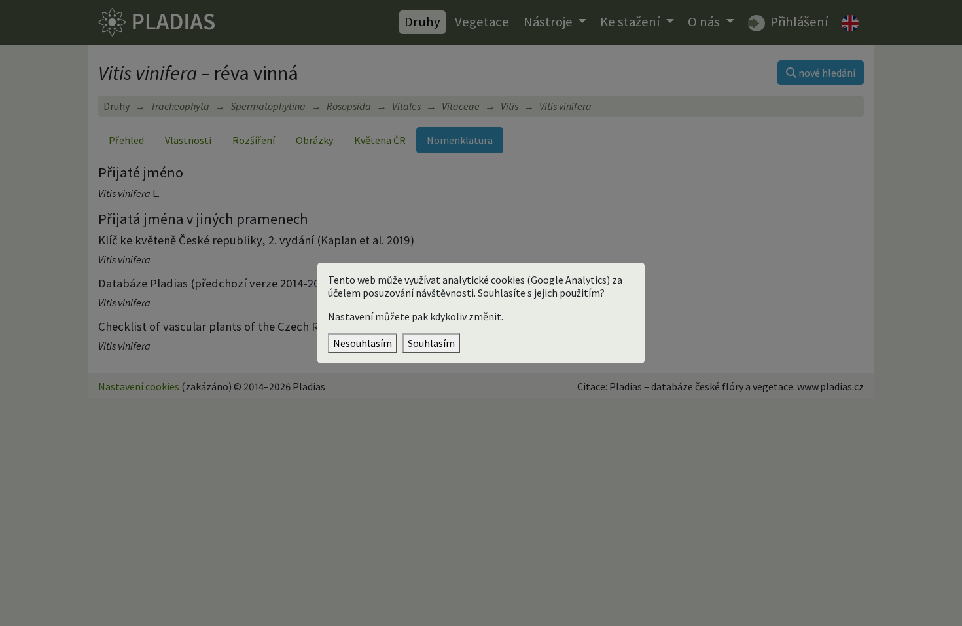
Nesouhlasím (362, 343)
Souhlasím (431, 343)
